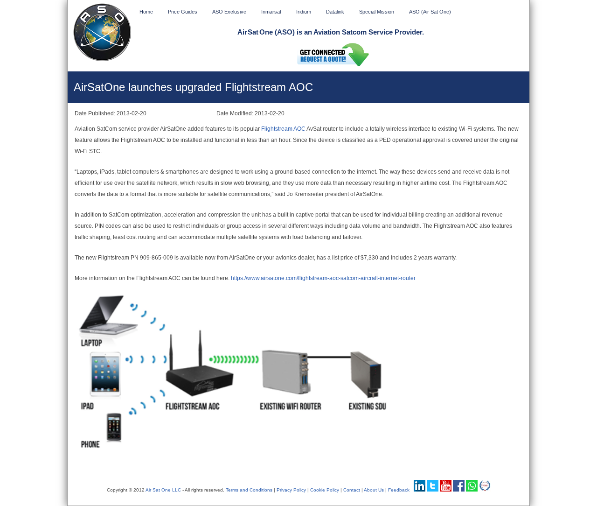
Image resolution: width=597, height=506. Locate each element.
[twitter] (432, 489)
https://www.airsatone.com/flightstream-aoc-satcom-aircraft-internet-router (323, 278)
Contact (351, 489)
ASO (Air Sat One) (430, 11)
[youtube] (445, 489)
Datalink (335, 11)
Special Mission (376, 11)
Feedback (399, 489)
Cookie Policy (324, 489)
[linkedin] (419, 489)
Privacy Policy (291, 489)
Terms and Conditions (249, 489)
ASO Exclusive (229, 11)
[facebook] (459, 489)
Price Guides (182, 11)
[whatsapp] (472, 489)
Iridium (303, 11)
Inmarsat (271, 11)
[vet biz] (485, 489)
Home (146, 11)
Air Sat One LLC (163, 489)
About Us (374, 489)
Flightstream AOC (283, 129)
